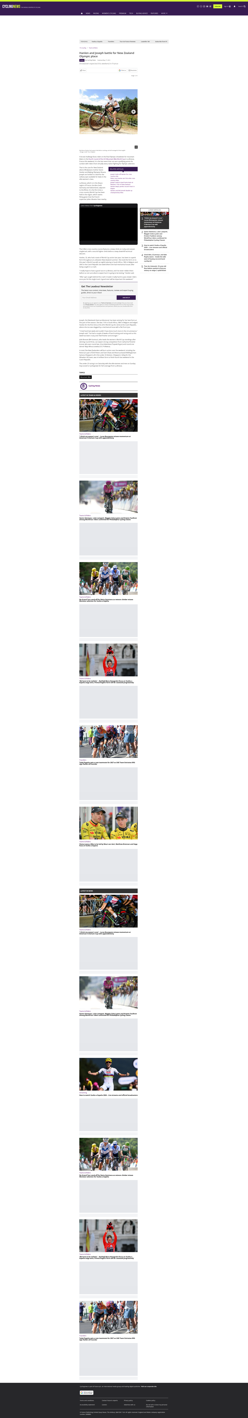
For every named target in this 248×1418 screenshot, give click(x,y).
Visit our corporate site (148, 1386)
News (88, 13)
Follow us (123, 70)
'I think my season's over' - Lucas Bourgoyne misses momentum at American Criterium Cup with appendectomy (154, 222)
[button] (241, 6)
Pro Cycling (83, 48)
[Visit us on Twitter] (201, 6)
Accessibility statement (87, 1405)
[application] (108, 224)
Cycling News (91, 60)
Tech (131, 13)
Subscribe (218, 6)
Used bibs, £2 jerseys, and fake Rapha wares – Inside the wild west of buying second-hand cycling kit (155, 258)
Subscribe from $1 (161, 41)
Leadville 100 (145, 41)
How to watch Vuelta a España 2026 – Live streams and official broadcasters (155, 247)
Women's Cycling (109, 13)
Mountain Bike (85, 377)
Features (154, 13)
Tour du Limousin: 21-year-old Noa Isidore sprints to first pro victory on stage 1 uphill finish (155, 268)
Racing (96, 13)
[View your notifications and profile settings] (234, 6)
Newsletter (134, 70)
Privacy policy (128, 1400)
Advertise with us (129, 1405)
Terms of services (106, 303)
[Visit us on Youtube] (207, 6)
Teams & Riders (93, 48)
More (163, 13)
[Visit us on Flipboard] (210, 6)
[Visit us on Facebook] (198, 6)
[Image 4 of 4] (133, 112)
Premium (122, 13)
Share (84, 70)
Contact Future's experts (110, 1400)
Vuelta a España (97, 41)
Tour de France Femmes (127, 41)
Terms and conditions (87, 1400)
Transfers (111, 41)
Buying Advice (142, 13)
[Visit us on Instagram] (204, 6)
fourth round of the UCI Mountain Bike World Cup (107, 159)
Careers (104, 1405)
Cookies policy (150, 1400)
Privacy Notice (89, 304)
